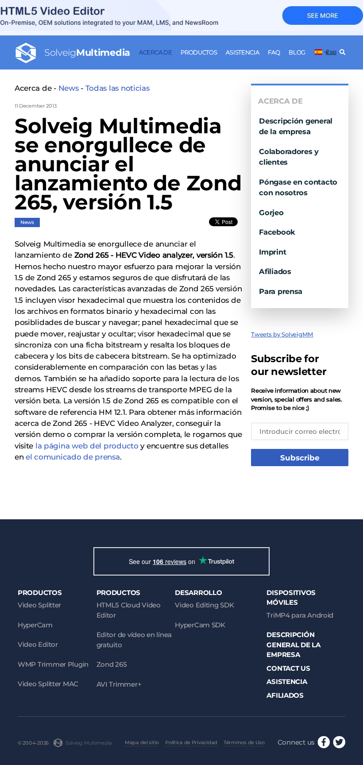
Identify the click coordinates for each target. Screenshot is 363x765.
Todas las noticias (117, 88)
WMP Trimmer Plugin (53, 664)
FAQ (274, 52)
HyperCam (35, 625)
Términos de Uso (244, 742)
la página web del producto (87, 445)
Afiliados (275, 271)
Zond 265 (112, 664)
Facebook (277, 232)
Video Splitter (39, 605)
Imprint (272, 251)
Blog (297, 52)
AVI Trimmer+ (119, 684)
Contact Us (288, 668)
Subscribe (300, 457)
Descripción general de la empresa (293, 644)
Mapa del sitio (142, 742)
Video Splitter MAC (48, 684)
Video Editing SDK (204, 605)
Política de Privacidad (191, 742)
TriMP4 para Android (299, 615)
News (68, 88)
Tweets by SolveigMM (282, 334)
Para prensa (280, 291)
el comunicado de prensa (73, 456)
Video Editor (38, 644)
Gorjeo (271, 212)
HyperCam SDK (200, 625)
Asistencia (242, 52)
